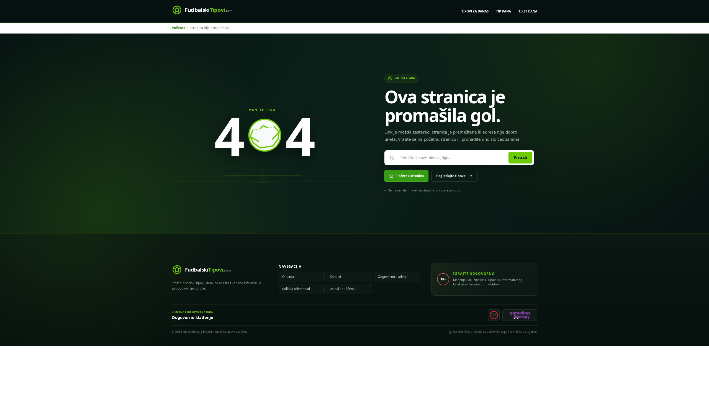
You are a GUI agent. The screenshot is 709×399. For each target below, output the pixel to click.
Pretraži (520, 157)
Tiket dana (527, 11)
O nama (288, 277)
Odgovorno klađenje (393, 277)
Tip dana (503, 11)
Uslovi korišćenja (342, 289)
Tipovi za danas (475, 11)
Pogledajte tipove (451, 175)
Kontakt (335, 277)
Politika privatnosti (296, 289)
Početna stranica (410, 175)
